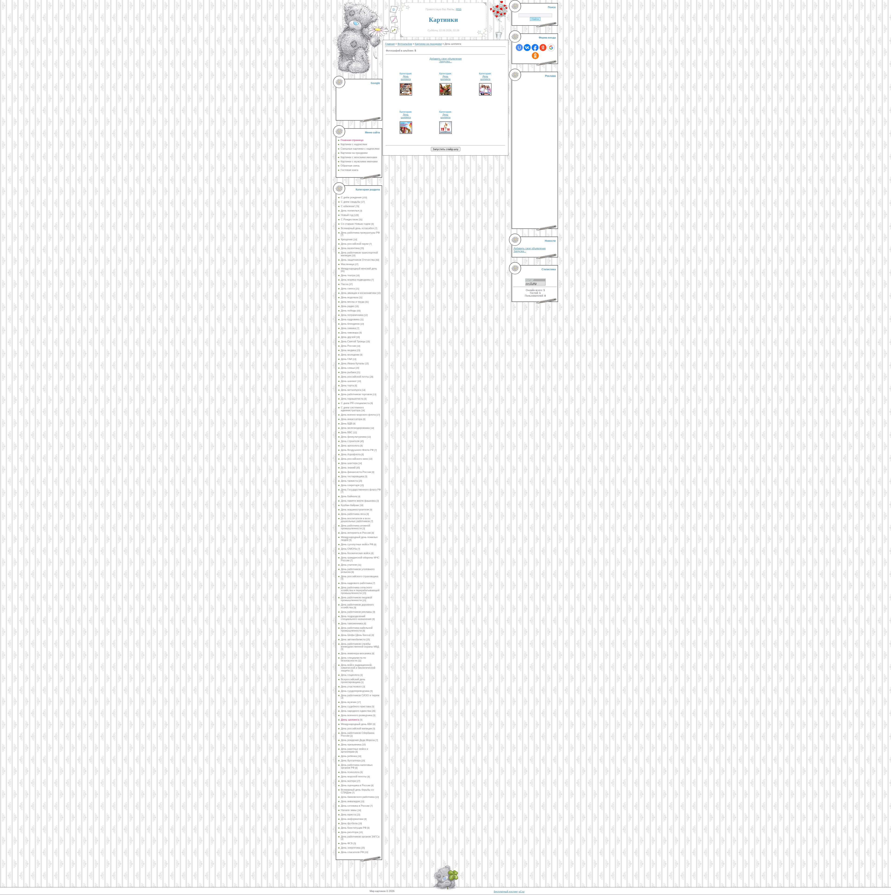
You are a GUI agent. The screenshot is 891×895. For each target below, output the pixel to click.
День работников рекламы (356, 611)
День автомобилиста (353, 639)
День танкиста (349, 480)
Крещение (347, 239)
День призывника (351, 744)
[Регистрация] (393, 22)
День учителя (349, 564)
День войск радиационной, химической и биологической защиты (358, 668)
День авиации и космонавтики (358, 293)
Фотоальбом (404, 43)
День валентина (350, 248)
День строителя (350, 441)
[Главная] (393, 12)
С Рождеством (349, 219)
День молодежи (350, 354)
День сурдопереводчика (355, 691)
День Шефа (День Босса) (356, 635)
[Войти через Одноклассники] (535, 55)
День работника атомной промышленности (355, 527)
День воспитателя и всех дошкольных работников (356, 520)
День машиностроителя (355, 509)
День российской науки (354, 243)
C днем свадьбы (350, 201)
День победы (348, 310)
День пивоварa (349, 332)
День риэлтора (349, 832)
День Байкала (349, 496)
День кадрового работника (356, 583)
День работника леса (353, 514)
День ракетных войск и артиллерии (354, 750)
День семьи (348, 367)
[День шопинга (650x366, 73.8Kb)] (445, 94)
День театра (348, 275)
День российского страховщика (359, 576)
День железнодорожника (355, 428)
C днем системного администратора (352, 409)
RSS (458, 9)
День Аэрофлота (351, 454)
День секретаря (350, 485)
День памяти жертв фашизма (358, 500)
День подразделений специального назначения (356, 617)
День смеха (348, 288)
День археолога (350, 445)
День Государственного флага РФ (361, 489)
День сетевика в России (355, 805)
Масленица (347, 264)
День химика (348, 328)
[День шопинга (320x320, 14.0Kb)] (445, 132)
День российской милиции (356, 728)
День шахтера (349, 463)
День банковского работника (357, 797)
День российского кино (354, 458)
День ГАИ (346, 359)
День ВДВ (346, 423)
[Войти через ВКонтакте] (527, 47)
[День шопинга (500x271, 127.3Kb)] (405, 132)
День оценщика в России (355, 785)
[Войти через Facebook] (535, 47)
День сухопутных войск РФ (357, 544)
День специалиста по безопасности (353, 659)
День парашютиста (352, 398)
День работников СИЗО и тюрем (360, 695)
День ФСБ (347, 843)
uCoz (522, 891)
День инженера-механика (356, 653)
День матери (348, 781)
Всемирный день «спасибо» (357, 228)
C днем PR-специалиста (355, 403)
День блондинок (350, 323)
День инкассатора (351, 419)
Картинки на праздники (428, 43)
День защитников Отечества (358, 259)
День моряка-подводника (356, 279)
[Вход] (393, 32)
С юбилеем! (348, 206)
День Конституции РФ (353, 827)
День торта (347, 385)
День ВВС (346, 432)
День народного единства (356, 710)
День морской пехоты (354, 776)
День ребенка (349, 756)
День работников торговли (356, 394)
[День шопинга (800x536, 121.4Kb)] (485, 94)
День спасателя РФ (352, 852)
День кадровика (350, 319)
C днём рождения (351, 197)
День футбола (349, 823)
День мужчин (348, 702)
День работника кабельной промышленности (356, 629)
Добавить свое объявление (445, 58)
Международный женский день (359, 268)
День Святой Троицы (353, 341)
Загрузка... (445, 61)
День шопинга (350, 719)
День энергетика (350, 847)
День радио (347, 306)
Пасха (344, 284)
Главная (390, 43)
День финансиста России (356, 472)
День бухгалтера (351, 760)
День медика (348, 350)
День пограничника (352, 315)
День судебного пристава (356, 706)
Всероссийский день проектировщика (353, 680)
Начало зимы (349, 810)
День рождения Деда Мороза (358, 740)
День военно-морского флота (358, 414)
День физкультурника (353, 436)
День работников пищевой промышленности (356, 599)
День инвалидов (350, 801)
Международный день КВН (356, 724)
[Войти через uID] (519, 47)
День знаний (348, 467)
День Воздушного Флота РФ (357, 450)
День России (348, 345)
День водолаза (349, 297)
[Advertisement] (359, 99)
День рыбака (348, 372)
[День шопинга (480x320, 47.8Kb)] (405, 94)
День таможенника (352, 623)
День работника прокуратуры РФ (360, 232)
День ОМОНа (349, 548)
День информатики (352, 819)
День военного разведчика (356, 715)
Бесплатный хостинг (506, 891)
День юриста (348, 814)
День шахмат (349, 381)
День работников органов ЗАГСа (360, 836)
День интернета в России (356, 532)
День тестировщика (352, 476)
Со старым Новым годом (356, 223)
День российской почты (355, 376)
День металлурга (351, 389)
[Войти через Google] (551, 47)
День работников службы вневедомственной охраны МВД (360, 645)
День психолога (350, 772)
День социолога (350, 675)
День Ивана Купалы (352, 363)
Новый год (347, 215)
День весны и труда (352, 301)
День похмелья (350, 210)
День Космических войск (355, 553)
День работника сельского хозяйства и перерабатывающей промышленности (360, 590)
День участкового (351, 686)
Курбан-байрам (350, 505)
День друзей (348, 337)
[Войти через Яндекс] (542, 47)
